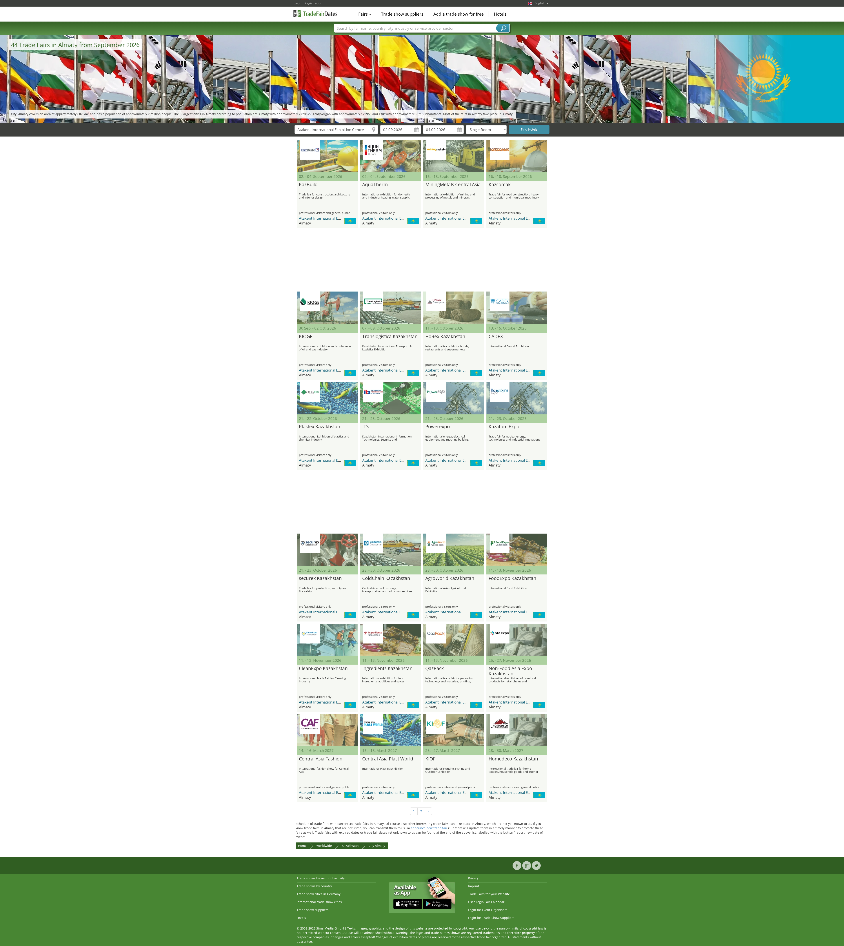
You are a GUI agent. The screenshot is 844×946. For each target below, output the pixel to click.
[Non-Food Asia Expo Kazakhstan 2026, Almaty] (517, 640)
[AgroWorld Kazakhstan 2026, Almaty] (453, 550)
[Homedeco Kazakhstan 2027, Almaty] (517, 730)
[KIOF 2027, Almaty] (453, 730)
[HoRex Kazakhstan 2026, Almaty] (453, 308)
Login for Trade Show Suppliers (491, 918)
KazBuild (308, 185)
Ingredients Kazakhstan (387, 668)
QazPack (434, 668)
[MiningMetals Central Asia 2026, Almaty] (453, 156)
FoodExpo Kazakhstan (512, 578)
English (540, 3)
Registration (313, 3)
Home (302, 846)
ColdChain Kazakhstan (386, 578)
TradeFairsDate (315, 13)
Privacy (473, 878)
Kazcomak (500, 185)
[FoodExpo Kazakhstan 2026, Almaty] (517, 550)
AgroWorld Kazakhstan (449, 578)
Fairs (363, 14)
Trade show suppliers (402, 14)
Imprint (473, 886)
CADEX (496, 336)
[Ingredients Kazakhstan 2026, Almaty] (390, 640)
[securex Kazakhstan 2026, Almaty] (327, 550)
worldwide (324, 846)
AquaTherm (375, 185)
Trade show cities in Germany (318, 894)
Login (297, 3)
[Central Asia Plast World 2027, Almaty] (390, 730)
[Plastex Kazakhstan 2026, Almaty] (327, 398)
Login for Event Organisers (487, 910)
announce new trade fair (429, 828)
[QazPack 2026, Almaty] (453, 640)
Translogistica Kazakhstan (390, 336)
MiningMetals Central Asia (453, 185)
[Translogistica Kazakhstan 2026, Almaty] (390, 308)
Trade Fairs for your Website (489, 894)
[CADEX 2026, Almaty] (517, 308)
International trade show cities (319, 902)
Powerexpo (437, 427)
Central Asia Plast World (387, 759)
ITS (365, 427)
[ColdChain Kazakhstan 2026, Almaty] (390, 550)
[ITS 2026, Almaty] (390, 398)
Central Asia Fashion (320, 759)
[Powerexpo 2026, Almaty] (453, 398)
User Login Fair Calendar (486, 902)
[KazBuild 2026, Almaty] (327, 156)
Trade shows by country (314, 886)
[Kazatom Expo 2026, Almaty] (517, 398)
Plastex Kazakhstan (319, 427)
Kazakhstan (350, 846)
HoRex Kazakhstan (445, 336)
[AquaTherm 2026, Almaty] (390, 156)
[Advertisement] (422, 259)
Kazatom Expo (504, 427)
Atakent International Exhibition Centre (332, 218)
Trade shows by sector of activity (321, 878)
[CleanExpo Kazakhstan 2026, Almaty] (327, 640)
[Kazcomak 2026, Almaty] (517, 156)
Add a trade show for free (458, 14)
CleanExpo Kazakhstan (323, 668)
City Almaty (377, 846)
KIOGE (306, 336)
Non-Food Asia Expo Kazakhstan (510, 671)
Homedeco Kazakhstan (513, 759)
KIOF (430, 759)
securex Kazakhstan (320, 578)
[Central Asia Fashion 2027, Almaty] (327, 730)
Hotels (500, 14)
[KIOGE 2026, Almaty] (327, 308)
